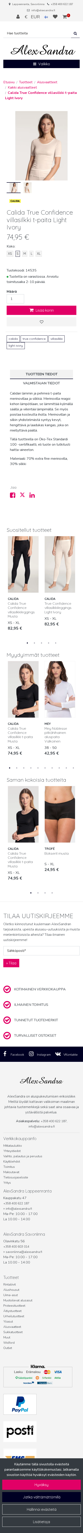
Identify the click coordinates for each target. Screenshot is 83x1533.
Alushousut (11, 1290)
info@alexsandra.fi (43, 10)
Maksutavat (11, 1172)
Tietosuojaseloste (15, 1177)
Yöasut (8, 1321)
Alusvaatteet (12, 1327)
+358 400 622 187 (62, 4)
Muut (6, 1337)
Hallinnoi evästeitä (41, 1509)
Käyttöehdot (11, 1161)
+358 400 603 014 (16, 1247)
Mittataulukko (12, 1146)
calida (13, 339)
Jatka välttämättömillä (41, 1497)
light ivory (16, 346)
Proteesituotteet (14, 1306)
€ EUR (34, 17)
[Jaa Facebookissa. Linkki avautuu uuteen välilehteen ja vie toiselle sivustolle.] (15, 496)
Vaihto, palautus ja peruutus (22, 1156)
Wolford (9, 1343)
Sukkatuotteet (13, 1332)
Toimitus (9, 1167)
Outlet (7, 1348)
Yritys (7, 1183)
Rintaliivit (9, 1284)
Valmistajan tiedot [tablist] (41, 383)
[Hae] (75, 33)
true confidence (34, 339)
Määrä (12, 291)
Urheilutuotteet (13, 1316)
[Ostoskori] (65, 17)
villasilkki (56, 339)
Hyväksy (41, 1485)
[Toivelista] (56, 17)
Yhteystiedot (12, 1151)
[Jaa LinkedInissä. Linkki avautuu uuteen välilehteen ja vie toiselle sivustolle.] (33, 496)
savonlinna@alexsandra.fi (24, 1252)
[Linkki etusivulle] (43, 50)
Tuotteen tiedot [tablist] (42, 374)
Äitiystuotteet (12, 1311)
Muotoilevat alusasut (17, 1300)
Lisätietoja (41, 1522)
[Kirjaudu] (18, 17)
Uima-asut (10, 1295)
